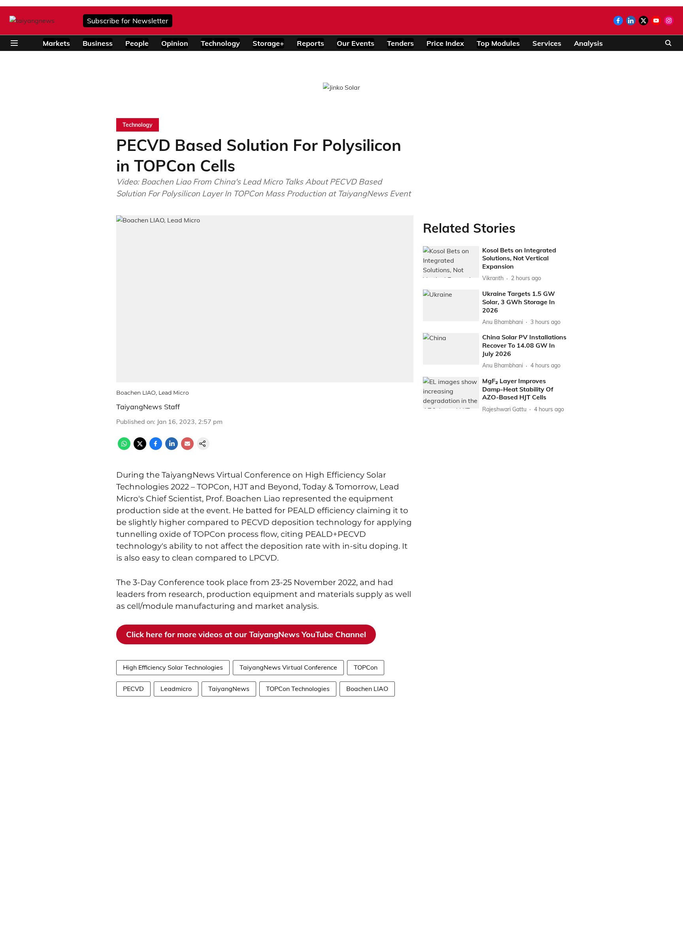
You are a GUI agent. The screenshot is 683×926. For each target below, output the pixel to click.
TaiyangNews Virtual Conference (288, 667)
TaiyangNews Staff (148, 406)
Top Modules (498, 43)
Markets (56, 43)
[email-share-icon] (187, 448)
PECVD (133, 689)
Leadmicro (176, 689)
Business (98, 43)
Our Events (355, 43)
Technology (220, 43)
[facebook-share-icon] (155, 448)
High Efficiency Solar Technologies (173, 667)
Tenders (400, 43)
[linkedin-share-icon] (171, 448)
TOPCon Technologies (298, 689)
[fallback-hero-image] (451, 262)
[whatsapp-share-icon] (124, 448)
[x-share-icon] (140, 448)
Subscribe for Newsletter (127, 20)
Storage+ (268, 43)
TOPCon (365, 667)
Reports (310, 43)
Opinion (174, 43)
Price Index (445, 43)
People (137, 43)
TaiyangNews (228, 689)
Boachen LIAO (367, 689)
